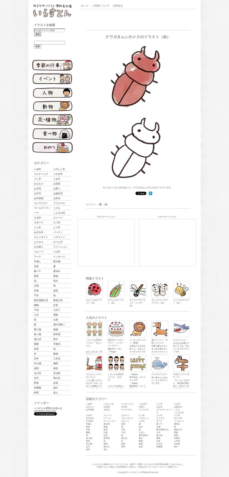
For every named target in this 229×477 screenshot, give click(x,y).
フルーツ (38, 251)
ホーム (85, 5)
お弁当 (56, 198)
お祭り (56, 188)
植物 (55, 329)
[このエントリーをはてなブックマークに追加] (150, 194)
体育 (36, 348)
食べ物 (37, 334)
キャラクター (41, 203)
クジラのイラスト (159, 374)
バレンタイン (41, 237)
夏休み (56, 271)
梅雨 (55, 363)
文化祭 (56, 373)
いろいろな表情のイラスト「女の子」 (116, 377)
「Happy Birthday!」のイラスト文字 (138, 377)
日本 (36, 358)
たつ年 (56, 222)
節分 (55, 339)
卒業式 (56, 344)
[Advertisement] (139, 19)
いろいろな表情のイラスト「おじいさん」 (94, 343)
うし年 (37, 178)
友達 (55, 382)
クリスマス (59, 203)
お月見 (37, 188)
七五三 (56, 310)
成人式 (37, 339)
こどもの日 (59, 212)
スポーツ (38, 222)
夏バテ (37, 271)
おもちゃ (38, 183)
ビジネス (38, 242)
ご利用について (100, 5)
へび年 (56, 251)
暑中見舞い (59, 324)
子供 (36, 310)
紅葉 (55, 305)
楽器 (55, 290)
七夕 (36, 314)
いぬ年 (37, 169)
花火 (55, 280)
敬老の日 (58, 300)
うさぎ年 (58, 174)
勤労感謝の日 (41, 300)
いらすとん (134, 472)
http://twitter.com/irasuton (45, 411)
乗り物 (37, 329)
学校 (36, 290)
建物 (36, 305)
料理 (36, 392)
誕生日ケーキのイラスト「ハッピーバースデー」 (116, 343)
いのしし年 (59, 169)
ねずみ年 (38, 232)
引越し (37, 261)
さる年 (37, 217)
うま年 (56, 178)
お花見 (56, 183)
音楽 (36, 266)
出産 (55, 319)
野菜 (36, 382)
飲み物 (56, 261)
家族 (55, 276)
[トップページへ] (52, 17)
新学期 (56, 334)
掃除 (36, 344)
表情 (36, 368)
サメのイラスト (180, 340)
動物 (55, 353)
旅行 (55, 387)
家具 (36, 276)
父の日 (37, 373)
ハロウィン (59, 237)
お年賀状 (38, 198)
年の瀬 (37, 363)
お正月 (37, 193)
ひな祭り (38, 246)
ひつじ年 (58, 242)
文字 (36, 378)
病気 (55, 368)
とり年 (56, 227)
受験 (55, 314)
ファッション (60, 246)
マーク (37, 256)
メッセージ (59, 256)
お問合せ (118, 5)
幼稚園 (37, 387)
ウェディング (41, 174)
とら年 (37, 227)
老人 (55, 392)
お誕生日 (58, 193)
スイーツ (58, 217)
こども (56, 208)
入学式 (56, 358)
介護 (36, 285)
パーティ (58, 232)
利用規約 (122, 467)
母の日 (56, 378)
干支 (36, 295)
